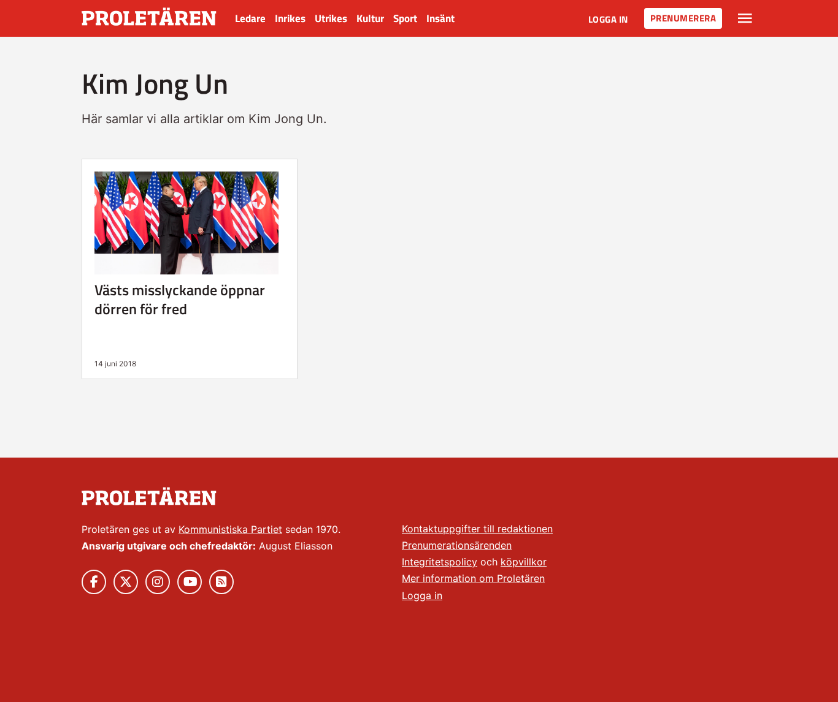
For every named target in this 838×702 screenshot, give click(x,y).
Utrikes (331, 18)
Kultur (370, 18)
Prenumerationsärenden (457, 545)
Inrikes (290, 18)
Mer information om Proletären (473, 578)
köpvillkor (524, 562)
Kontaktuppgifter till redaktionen (477, 529)
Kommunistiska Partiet (230, 529)
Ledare (250, 18)
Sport (405, 18)
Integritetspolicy (439, 562)
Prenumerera (683, 18)
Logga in (608, 19)
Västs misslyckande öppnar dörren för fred (179, 299)
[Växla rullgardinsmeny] (745, 18)
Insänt (440, 18)
